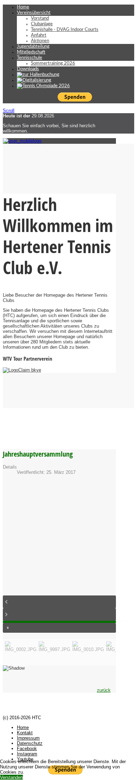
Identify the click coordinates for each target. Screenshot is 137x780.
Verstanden (11, 777)
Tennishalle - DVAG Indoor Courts (64, 29)
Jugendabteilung (33, 46)
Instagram (27, 753)
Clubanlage (42, 24)
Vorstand (40, 18)
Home (23, 7)
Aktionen (40, 41)
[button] (59, 601)
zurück (104, 690)
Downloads (28, 69)
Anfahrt (38, 35)
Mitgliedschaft (31, 52)
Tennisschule (29, 58)
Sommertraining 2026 (53, 63)
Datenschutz (30, 743)
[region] (59, 581)
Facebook (27, 748)
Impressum (28, 738)
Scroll (8, 110)
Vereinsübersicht (34, 13)
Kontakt (25, 732)
